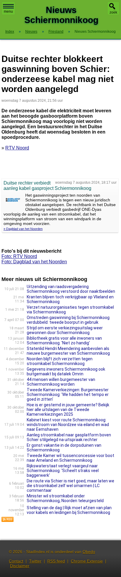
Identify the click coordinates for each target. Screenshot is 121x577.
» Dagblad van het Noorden (23, 229)
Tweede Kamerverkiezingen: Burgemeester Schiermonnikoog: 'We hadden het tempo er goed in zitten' (68, 394)
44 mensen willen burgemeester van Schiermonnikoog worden (61, 382)
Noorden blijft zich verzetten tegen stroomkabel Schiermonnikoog (60, 361)
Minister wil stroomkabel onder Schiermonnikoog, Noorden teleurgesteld (65, 498)
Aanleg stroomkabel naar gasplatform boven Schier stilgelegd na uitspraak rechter (69, 437)
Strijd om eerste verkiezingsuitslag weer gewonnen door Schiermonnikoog (65, 330)
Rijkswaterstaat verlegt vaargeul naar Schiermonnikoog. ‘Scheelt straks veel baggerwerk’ (63, 470)
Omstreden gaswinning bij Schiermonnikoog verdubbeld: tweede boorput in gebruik (68, 320)
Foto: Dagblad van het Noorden (34, 261)
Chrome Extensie (87, 561)
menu (8, 11)
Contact (16, 561)
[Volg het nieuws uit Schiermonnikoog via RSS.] (7, 520)
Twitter (35, 561)
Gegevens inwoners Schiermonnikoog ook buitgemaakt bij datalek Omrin (66, 371)
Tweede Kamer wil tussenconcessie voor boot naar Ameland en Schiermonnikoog (70, 458)
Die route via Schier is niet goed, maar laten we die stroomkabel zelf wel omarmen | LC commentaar (70, 486)
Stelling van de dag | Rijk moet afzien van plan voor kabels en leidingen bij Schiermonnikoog (69, 510)
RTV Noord (17, 147)
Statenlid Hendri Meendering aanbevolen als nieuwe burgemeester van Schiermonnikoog (68, 351)
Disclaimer (19, 565)
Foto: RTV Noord (19, 256)
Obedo (89, 551)
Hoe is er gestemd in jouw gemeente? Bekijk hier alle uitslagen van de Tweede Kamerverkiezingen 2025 (68, 409)
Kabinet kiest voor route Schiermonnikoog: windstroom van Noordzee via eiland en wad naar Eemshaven (68, 424)
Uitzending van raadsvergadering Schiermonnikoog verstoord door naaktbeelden (71, 289)
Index (9, 31)
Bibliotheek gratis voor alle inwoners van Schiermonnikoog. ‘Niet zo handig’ (64, 340)
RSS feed (56, 561)
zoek (113, 12)
